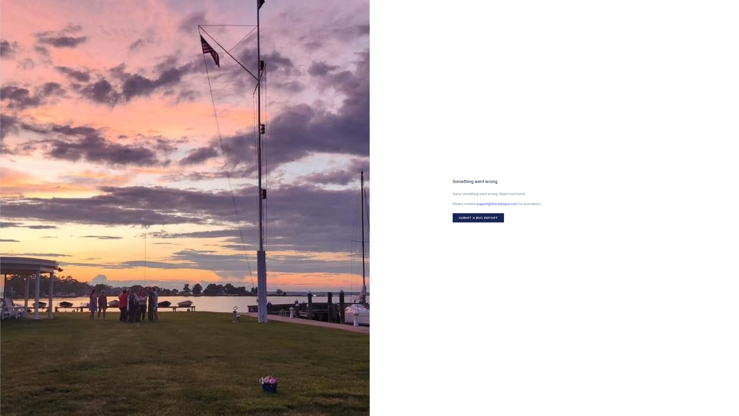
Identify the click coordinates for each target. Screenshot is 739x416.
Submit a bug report (478, 218)
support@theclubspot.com (496, 204)
